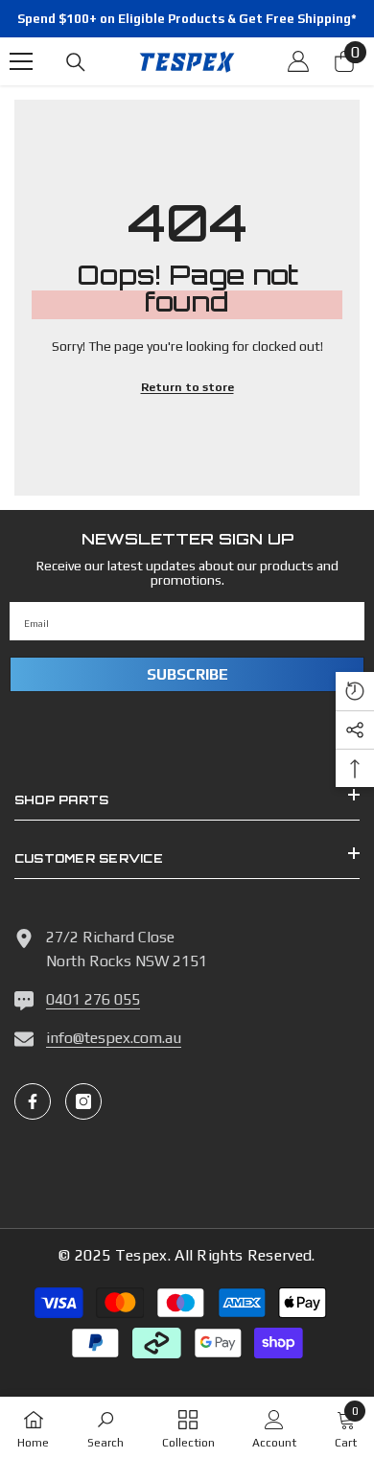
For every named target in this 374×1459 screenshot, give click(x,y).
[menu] (21, 61)
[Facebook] (32, 1101)
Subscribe (187, 674)
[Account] (298, 61)
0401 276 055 (93, 999)
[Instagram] (83, 1101)
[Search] (75, 62)
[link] (105, 1428)
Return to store (187, 387)
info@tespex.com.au (113, 1038)
